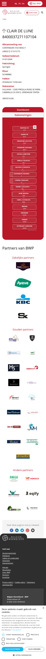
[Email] (33, 531)
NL (16, 3)
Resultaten (6, 570)
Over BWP (6, 572)
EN (23, 3)
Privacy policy (7, 582)
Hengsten (6, 561)
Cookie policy (20, 582)
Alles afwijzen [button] (34, 649)
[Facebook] (11, 531)
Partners (5, 575)
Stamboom (23, 109)
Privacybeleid (16, 630)
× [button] (43, 608)
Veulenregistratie (9, 553)
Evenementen (7, 563)
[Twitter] (22, 531)
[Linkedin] (17, 531)
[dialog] (23, 632)
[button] (23, 655)
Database (6, 556)
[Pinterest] (27, 531)
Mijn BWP (37, 3)
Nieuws (5, 567)
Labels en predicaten (10, 558)
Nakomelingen (23, 115)
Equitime (5, 577)
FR (20, 3)
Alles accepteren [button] (12, 649)
